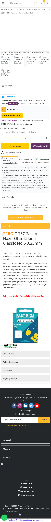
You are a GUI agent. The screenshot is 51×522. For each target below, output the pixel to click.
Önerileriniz (8, 370)
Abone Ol (44, 419)
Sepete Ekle (17, 146)
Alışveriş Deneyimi (10, 378)
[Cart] (42, 3)
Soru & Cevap (9, 353)
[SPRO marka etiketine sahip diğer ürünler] (8, 89)
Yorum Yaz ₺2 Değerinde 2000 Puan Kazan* (25, 217)
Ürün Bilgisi (8, 226)
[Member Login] (47, 3)
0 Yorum (5, 104)
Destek (4, 518)
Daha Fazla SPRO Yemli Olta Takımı (13, 129)
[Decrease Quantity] (4, 138)
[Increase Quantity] (46, 138)
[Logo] (15, 3)
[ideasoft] (12, 520)
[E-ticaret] (25, 520)
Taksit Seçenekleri (10, 362)
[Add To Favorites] (40, 146)
